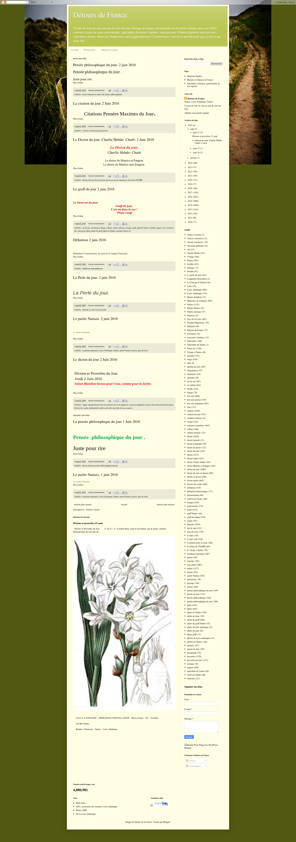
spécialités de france (196, 671)
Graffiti (153, 228)
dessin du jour (193, 451)
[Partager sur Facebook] (123, 90)
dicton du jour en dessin (197, 473)
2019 (190, 184)
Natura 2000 (81, 810)
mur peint (81, 231)
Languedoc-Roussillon (197, 278)
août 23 (196, 132)
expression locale (194, 498)
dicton (90, 180)
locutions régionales (90, 350)
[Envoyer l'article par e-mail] (109, 90)
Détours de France (196, 98)
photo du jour (193, 630)
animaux (191, 377)
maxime (190, 561)
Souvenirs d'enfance (196, 337)
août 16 (196, 152)
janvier (193, 157)
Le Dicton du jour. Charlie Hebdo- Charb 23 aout (207, 141)
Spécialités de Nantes (196, 344)
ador (189, 363)
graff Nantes (192, 513)
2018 (190, 188)
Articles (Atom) (93, 509)
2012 (190, 213)
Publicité (191, 326)
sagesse (129, 408)
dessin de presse (194, 447)
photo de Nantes (109, 231)
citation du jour (95, 130)
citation (85, 130)
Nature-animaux (194, 311)
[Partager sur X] (120, 90)
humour (91, 94)
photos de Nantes (194, 641)
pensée (105, 130)
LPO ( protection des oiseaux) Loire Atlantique (96, 806)
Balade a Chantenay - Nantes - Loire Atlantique (96, 729)
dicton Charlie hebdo (196, 462)
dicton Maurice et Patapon (198, 465)
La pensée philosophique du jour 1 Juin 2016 (106, 421)
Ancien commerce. (195, 242)
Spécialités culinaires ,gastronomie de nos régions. (203, 85)
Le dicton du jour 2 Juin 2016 (95, 359)
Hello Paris (81, 802)
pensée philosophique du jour (106, 465)
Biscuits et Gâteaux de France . (200, 79)
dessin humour (193, 440)
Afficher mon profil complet (196, 112)
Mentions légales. (109, 49)
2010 (190, 222)
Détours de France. (101, 14)
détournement (193, 495)
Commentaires (194, 765)
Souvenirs (191, 333)
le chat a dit (99, 94)
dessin (84, 94)
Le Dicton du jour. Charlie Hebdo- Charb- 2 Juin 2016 (113, 139)
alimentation (192, 370)
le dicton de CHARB (134, 180)
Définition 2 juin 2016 (89, 239)
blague (190, 392)
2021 (190, 175)
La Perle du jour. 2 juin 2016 (94, 277)
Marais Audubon (194, 297)
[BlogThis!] (117, 90)
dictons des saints (81, 408)
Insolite (190, 271)
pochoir (119, 231)
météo (101, 408)
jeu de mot (191, 528)
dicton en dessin (112, 180)
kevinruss (148, 821)
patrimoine (192, 579)
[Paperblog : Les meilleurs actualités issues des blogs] (151, 805)
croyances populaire (137, 404)
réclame (190, 663)
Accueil (74, 49)
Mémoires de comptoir (197, 300)
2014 (190, 205)
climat (190, 421)
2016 (190, 196)
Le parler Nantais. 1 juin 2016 (95, 474)
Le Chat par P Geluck (196, 282)
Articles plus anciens (165, 504)
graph (158, 228)
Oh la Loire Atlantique (86, 813)
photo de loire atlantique (197, 627)
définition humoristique (197, 491)
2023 (190, 167)
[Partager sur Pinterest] (126, 90)
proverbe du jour (119, 408)
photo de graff (96, 231)
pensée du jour (193, 594)
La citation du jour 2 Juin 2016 (96, 103)
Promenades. (90, 49)
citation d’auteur (194, 418)
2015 (190, 200)
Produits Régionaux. (196, 322)
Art (188, 249)
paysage (190, 583)
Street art (127, 231)
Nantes (116, 350)
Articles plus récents (82, 504)
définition (86, 268)
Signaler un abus (193, 687)
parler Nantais (125, 350)
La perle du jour (95, 309)
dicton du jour (99, 180)
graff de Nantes (143, 228)
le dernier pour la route (197, 542)
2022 (190, 171)
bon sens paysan (106, 404)
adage (84, 404)
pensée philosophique (113, 94)
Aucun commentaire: (96, 90)
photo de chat (193, 616)
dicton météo (168, 404)
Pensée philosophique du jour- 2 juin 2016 (104, 64)
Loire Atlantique (106, 350)
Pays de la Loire (194, 319)
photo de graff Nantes (196, 623)
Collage (102, 228)
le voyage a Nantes (195, 550)
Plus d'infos (78, 82)
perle (104, 309)
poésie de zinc (193, 649)
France (190, 260)
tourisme (191, 678)
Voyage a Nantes (194, 352)
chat (189, 407)
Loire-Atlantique (194, 293)
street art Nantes (194, 674)
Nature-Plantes (193, 308)
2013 (190, 209)
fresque (128, 228)
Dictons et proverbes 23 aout (88, 523)
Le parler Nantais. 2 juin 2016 (95, 318)
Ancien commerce (195, 238)
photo (88, 231)
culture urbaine (119, 228)
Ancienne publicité (195, 245)
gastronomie (192, 506)
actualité (190, 355)
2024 (190, 162)
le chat (190, 535)
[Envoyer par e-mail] (114, 90)
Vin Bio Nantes (82, 723)
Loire (189, 286)
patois (134, 350)
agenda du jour (93, 404)
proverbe (108, 408)
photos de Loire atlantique (198, 638)
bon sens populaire (121, 404)
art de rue (86, 228)
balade (190, 388)
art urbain (94, 228)
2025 (190, 125)
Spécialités (191, 340)
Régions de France (195, 330)
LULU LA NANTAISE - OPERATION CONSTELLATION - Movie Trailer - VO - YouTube (117, 717)
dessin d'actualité (194, 443)
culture (109, 228)
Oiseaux (190, 315)
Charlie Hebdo (193, 252)
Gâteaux (190, 267)
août (192, 128)
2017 (190, 192)
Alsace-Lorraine (194, 234)
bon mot (190, 395)
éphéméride (93, 408)
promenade (192, 652)
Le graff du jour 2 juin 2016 (93, 188)
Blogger (166, 821)
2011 (190, 217)
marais (190, 557)
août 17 (196, 148)
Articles (191, 760)
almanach (191, 374)
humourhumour (97, 268)
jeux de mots (192, 531)
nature (190, 572)
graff (134, 228)
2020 (190, 179)
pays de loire (143, 350)
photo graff (192, 634)
